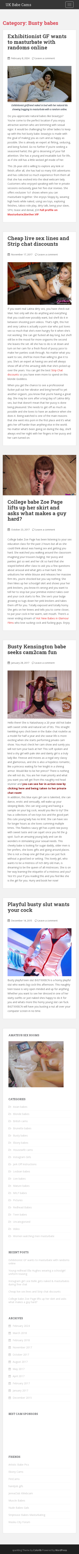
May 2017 (18, 1369)
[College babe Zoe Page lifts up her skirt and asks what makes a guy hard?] (39, 475)
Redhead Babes (22, 1207)
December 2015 (22, 1397)
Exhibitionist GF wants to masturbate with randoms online (37, 42)
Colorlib (37, 1550)
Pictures (18, 1200)
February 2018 (21, 1340)
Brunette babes (22, 1128)
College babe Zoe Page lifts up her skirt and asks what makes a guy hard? (37, 510)
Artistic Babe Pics (18, 1464)
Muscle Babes (16, 1500)
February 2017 (21, 1383)
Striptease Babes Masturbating (26, 1515)
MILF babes (20, 1193)
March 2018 (20, 1333)
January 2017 (20, 1390)
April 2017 (18, 1376)
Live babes (19, 1178)
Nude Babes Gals (18, 1507)
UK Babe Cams (18, 4)
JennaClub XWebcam (20, 1493)
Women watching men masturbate (33, 1236)
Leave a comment (45, 58)
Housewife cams (23, 1150)
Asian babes (20, 1106)
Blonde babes (21, 1114)
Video (16, 1229)
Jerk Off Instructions (25, 1164)
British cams (20, 1121)
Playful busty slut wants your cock (38, 907)
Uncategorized (21, 1221)
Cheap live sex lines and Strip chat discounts (38, 241)
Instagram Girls (22, 1157)
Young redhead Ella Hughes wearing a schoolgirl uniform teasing (36, 1272)
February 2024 (21, 1326)
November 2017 (22, 1347)
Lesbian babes (21, 1171)
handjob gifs (15, 1486)
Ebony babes (20, 1142)
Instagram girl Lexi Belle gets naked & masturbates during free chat (38, 1282)
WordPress (61, 1550)
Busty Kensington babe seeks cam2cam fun (37, 649)
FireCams (14, 1479)
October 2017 (21, 1354)
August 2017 (20, 1361)
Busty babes (20, 1135)
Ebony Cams (15, 1471)
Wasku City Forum (19, 1522)
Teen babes (20, 1214)
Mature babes (21, 1186)
